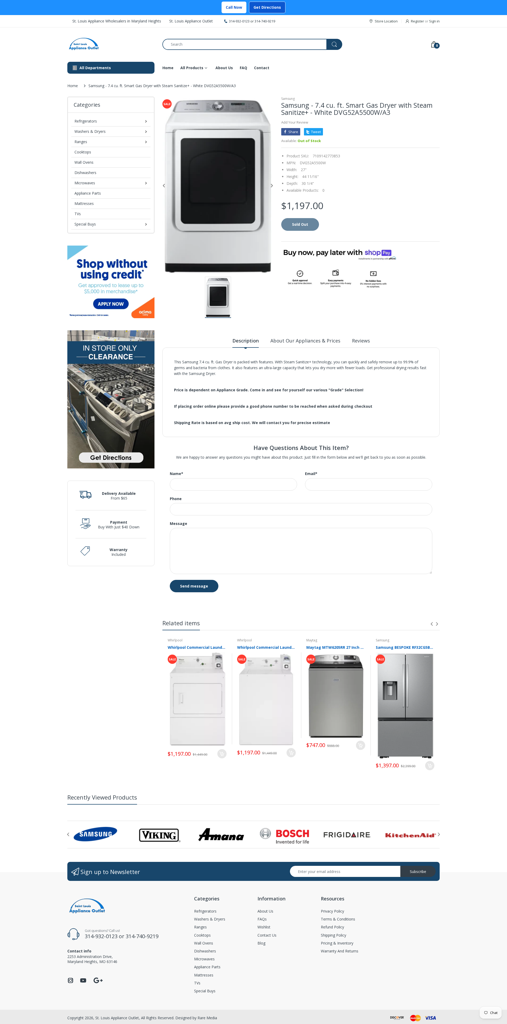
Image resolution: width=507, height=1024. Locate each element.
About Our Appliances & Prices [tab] (305, 340)
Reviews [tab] (361, 340)
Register (417, 21)
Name (176, 473)
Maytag (311, 640)
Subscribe (418, 871)
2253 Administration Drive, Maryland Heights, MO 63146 (92, 959)
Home (72, 85)
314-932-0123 (239, 21)
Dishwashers (85, 172)
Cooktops (82, 151)
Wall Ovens (83, 162)
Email (311, 473)
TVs (77, 213)
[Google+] (98, 980)
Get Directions (267, 7)
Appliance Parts (87, 193)
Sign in (434, 21)
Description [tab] (245, 340)
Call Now (234, 7)
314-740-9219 (265, 21)
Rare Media (207, 1017)
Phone (176, 498)
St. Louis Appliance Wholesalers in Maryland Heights (116, 21)
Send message (194, 586)
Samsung (288, 98)
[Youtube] (83, 982)
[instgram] (70, 982)
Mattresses (84, 203)
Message (178, 523)
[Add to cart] (222, 753)
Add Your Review (294, 122)
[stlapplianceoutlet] (110, 44)
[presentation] (431, 624)
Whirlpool (175, 640)
